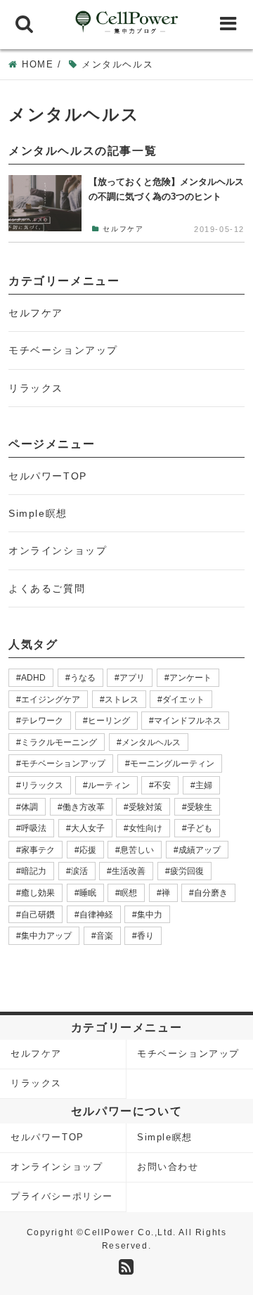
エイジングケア (50, 699)
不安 (162, 785)
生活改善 (128, 871)
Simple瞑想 (37, 513)
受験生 (199, 807)
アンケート (190, 678)
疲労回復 (187, 871)
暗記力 (33, 871)
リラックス (35, 388)
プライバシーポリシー (62, 1196)
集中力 (149, 915)
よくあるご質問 (46, 588)
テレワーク (42, 721)
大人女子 (88, 828)
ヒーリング (109, 721)
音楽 (104, 936)
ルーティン (109, 785)
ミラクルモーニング (59, 742)
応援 (87, 850)
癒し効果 (38, 893)
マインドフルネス (187, 721)
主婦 (203, 785)
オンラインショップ (57, 550)
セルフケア (35, 312)
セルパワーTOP (47, 476)
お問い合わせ (168, 1166)
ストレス (121, 699)
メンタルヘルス (151, 742)
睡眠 (87, 893)
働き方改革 (84, 807)
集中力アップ (46, 936)
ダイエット (183, 699)
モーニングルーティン (172, 763)
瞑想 (128, 893)
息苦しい (137, 850)
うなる (83, 678)
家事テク (38, 850)
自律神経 (96, 915)
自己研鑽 (38, 915)
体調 (29, 807)
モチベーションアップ (63, 350)
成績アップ (200, 850)
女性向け (145, 828)
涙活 (79, 871)
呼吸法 (33, 828)
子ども (199, 828)
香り (145, 936)
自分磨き (211, 893)
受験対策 (145, 807)
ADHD (33, 678)
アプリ (132, 678)
